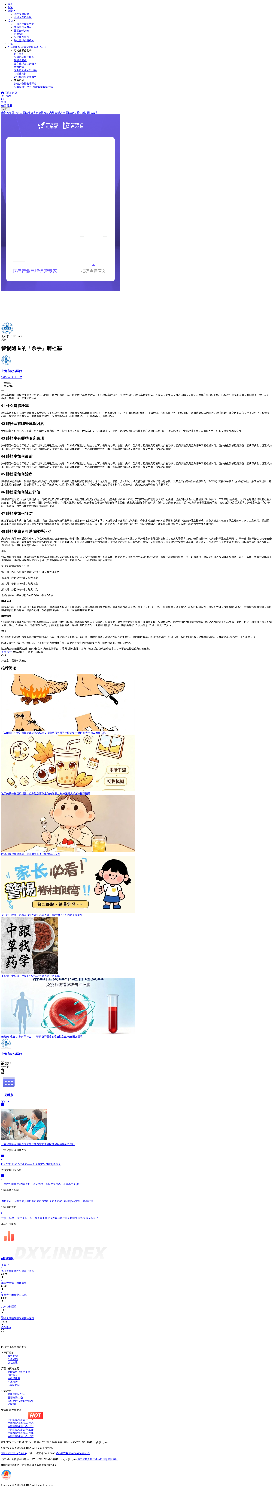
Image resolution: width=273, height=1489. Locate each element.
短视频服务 (14, 1378)
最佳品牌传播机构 (24, 40)
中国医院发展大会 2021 (20, 1426)
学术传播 (13, 1381)
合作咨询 (13, 1359)
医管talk (18, 34)
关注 (10, 7)
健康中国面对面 (23, 27)
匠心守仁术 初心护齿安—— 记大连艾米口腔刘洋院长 (31, 1164)
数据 (10, 10)
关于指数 (6, 96)
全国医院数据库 (23, 17)
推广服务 (13, 1375)
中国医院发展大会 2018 (20, 1433)
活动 (10, 20)
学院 (10, 43)
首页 (10, 4)
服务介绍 (13, 1356)
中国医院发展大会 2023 (20, 1423)
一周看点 (7, 1095)
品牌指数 (7, 1258)
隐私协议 (13, 1362)
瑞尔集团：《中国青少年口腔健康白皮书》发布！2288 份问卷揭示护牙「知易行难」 (48, 1201)
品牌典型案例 (21, 37)
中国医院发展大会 (24, 24)
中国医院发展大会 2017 (20, 1436)
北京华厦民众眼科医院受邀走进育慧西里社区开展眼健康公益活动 (38, 1144)
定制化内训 (14, 1385)
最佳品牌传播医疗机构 (20, 1401)
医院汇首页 (10, 92)
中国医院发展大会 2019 (20, 1429)
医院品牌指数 (21, 14)
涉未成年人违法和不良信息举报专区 (97, 1459)
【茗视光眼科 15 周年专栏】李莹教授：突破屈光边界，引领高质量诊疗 (41, 1184)
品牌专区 (13, 1404)
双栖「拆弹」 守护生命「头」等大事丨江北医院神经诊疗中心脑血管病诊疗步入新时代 (49, 1218)
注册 (9, 105)
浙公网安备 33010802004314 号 (73, 1453)
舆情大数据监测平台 (19, 1371)
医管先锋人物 (21, 30)
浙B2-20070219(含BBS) (14, 1453)
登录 (3, 105)
